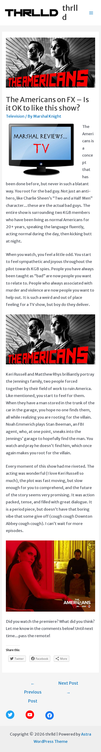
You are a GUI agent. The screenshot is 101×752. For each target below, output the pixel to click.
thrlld (70, 13)
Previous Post (33, 685)
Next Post (68, 685)
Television (15, 116)
